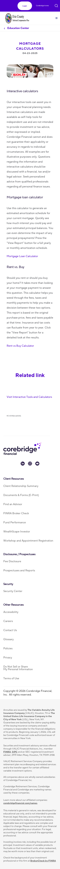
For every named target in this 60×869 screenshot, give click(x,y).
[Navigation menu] (56, 16)
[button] (25, 5)
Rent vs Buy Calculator (20, 346)
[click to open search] (56, 5)
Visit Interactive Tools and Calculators (29, 397)
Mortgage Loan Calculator (22, 256)
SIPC (15, 751)
